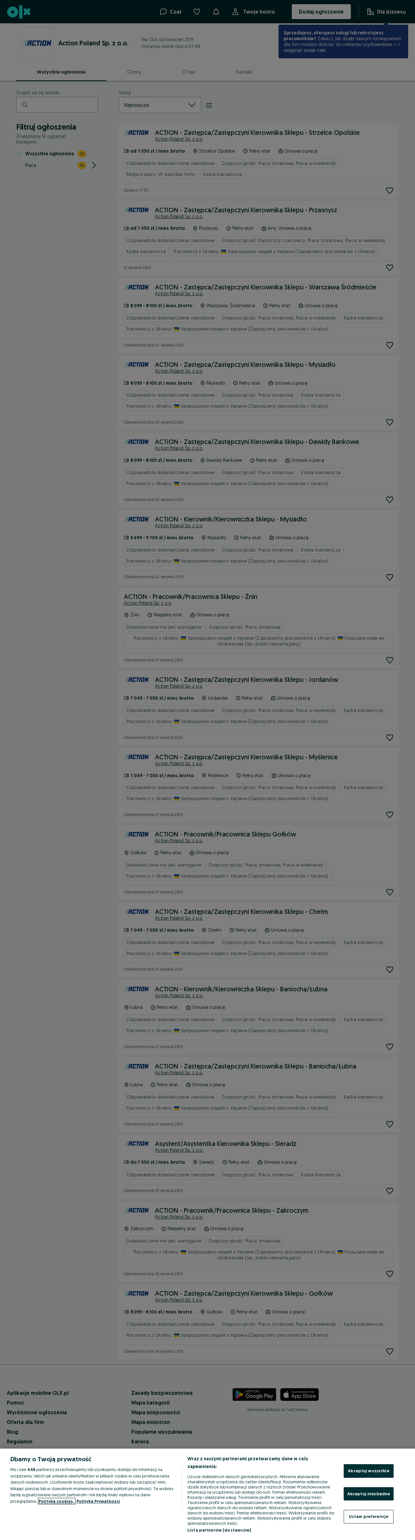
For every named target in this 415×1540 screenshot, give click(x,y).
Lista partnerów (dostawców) (219, 1530)
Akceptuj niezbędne (368, 1493)
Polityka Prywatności (98, 1501)
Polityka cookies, (57, 1501)
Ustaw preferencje (368, 1516)
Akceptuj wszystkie (368, 1470)
